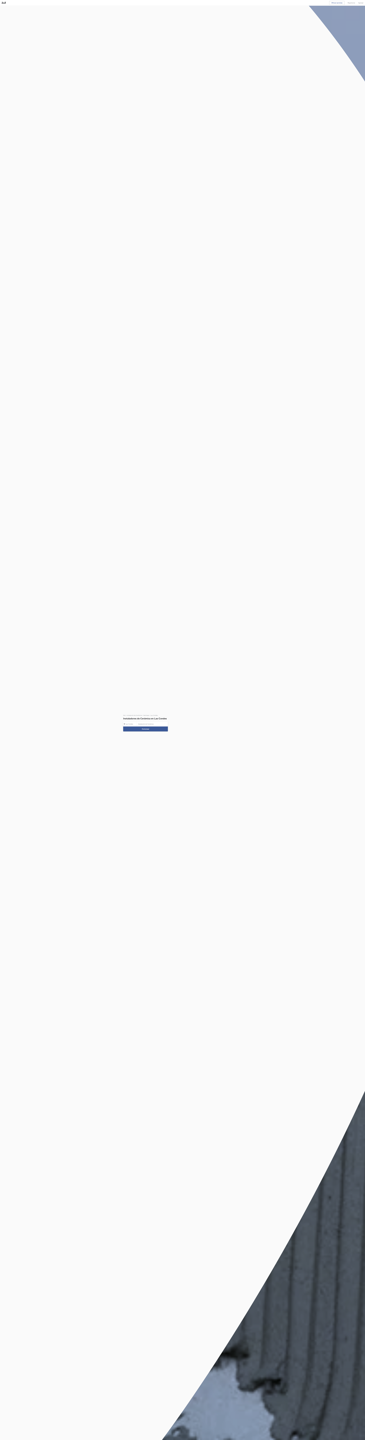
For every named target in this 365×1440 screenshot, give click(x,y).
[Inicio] (3, 3)
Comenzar (145, 729)
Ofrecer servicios (336, 3)
